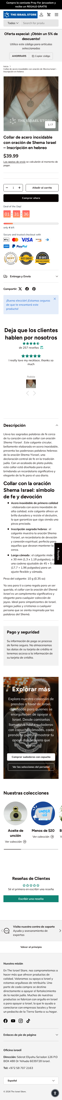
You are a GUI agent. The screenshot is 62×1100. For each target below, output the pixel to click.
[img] (31, 343)
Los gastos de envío (14, 161)
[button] (49, 14)
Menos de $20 (43, 830)
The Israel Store (18, 1091)
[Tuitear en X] (20, 288)
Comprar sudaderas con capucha (31, 756)
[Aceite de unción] (15, 813)
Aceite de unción (15, 833)
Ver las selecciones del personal (31, 766)
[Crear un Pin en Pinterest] (33, 288)
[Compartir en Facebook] (27, 288)
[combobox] (31, 23)
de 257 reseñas (29, 347)
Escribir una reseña (31, 898)
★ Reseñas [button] (58, 553)
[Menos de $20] (43, 813)
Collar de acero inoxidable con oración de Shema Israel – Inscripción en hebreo (30, 70)
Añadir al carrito (42, 187)
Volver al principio (31, 947)
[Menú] (56, 14)
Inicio (5, 66)
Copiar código (42, 56)
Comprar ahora (31, 198)
